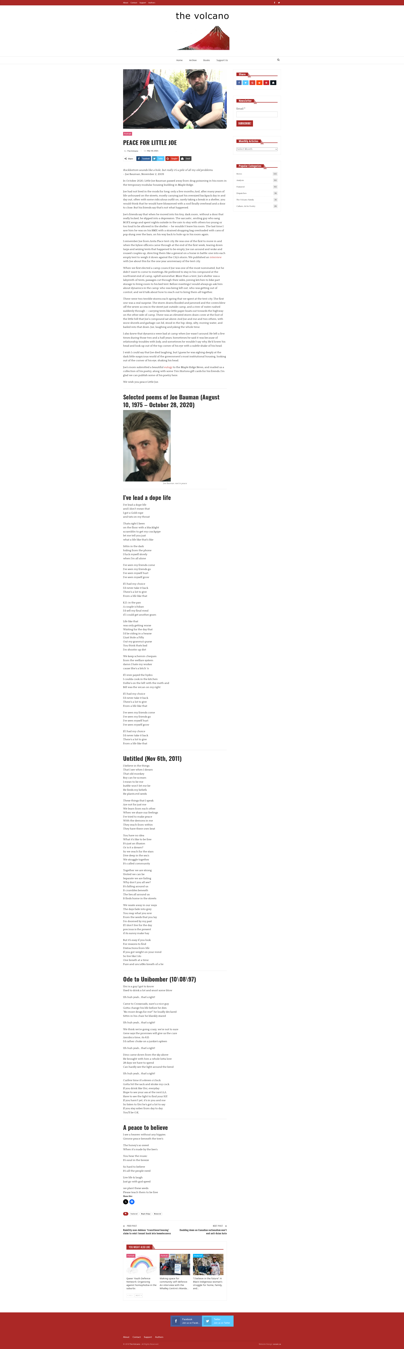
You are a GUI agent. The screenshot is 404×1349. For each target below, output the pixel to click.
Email (240, 108)
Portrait (127, 133)
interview (216, 257)
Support (143, 2)
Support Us (222, 60)
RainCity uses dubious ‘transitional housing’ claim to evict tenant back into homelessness (147, 1231)
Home (179, 60)
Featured (134, 1214)
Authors (151, 2)
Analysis (240, 180)
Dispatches (241, 193)
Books (206, 60)
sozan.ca (277, 1344)
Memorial (157, 1214)
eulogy (168, 367)
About (125, 2)
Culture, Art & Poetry (245, 206)
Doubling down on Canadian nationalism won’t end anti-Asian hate (203, 1231)
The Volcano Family (245, 200)
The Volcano (134, 1344)
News (239, 174)
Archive (193, 60)
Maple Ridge (145, 1214)
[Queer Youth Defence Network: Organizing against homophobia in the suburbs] (141, 1264)
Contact (134, 2)
